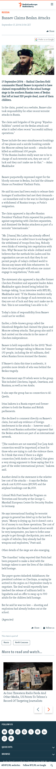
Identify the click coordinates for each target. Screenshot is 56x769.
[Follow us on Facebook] (37, 732)
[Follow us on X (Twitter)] (31, 732)
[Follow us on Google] (24, 732)
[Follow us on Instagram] (18, 732)
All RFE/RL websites (10, 765)
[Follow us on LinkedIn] (44, 732)
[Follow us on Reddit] (11, 732)
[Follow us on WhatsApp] (4, 738)
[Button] (50, 31)
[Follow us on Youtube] (4, 732)
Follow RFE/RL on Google (34, 765)
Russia (5, 12)
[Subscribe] (11, 738)
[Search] (51, 765)
